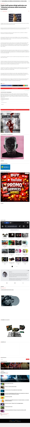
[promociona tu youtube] (2, 397)
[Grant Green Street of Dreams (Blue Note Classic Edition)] (2, 391)
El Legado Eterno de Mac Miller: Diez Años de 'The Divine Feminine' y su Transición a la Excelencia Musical (17, 400)
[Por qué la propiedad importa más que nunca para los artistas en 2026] (2, 411)
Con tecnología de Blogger (5, 413)
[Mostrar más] (28, 85)
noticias (6, 3)
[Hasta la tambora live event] (2, 384)
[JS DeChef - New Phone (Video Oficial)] (2, 387)
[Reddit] (24, 85)
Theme (20, 420)
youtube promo (18, 421)
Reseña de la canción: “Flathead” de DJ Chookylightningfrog (14, 403)
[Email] (27, 85)
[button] (1, 1)
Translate (6, 373)
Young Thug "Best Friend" (8, 406)
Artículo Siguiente (27, 90)
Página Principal (3, 3)
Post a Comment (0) (15, 88)
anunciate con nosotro (12, 421)
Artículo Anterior (3, 90)
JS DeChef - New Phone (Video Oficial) (10, 386)
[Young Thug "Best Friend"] (2, 407)
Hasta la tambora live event (9, 383)
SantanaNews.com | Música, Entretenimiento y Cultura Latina (14, 1)
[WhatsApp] (25, 85)
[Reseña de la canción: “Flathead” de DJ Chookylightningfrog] (2, 404)
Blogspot (13, 420)
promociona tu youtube (8, 396)
